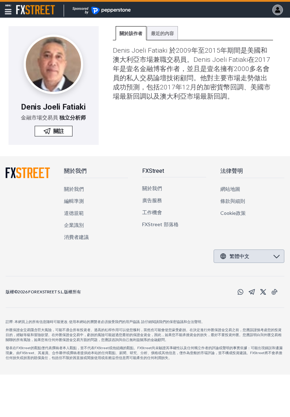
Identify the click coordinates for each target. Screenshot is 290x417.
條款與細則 (232, 201)
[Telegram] (252, 292)
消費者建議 (76, 237)
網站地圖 (230, 189)
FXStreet (27, 5)
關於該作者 (131, 33)
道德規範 (74, 213)
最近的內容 (162, 33)
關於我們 (75, 171)
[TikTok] (274, 292)
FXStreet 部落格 (160, 224)
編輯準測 (74, 201)
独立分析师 (72, 117)
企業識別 (74, 225)
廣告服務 (152, 200)
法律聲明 (231, 171)
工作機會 (152, 212)
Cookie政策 (233, 213)
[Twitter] (263, 292)
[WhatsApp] (240, 292)
